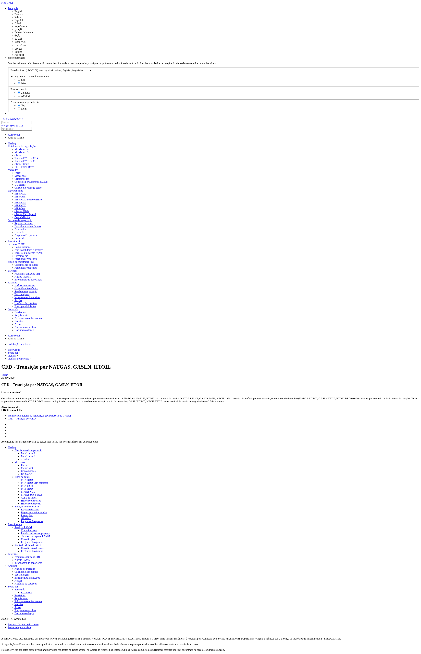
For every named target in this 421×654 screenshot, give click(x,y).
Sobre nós (13, 309)
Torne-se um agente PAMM (28, 252)
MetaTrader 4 (21, 149)
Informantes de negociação (28, 279)
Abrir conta (14, 134)
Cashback (19, 238)
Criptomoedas (21, 178)
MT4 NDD (20, 193)
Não (23, 83)
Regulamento (21, 315)
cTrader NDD (21, 211)
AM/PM (25, 96)
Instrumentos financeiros (27, 297)
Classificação (21, 255)
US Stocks (19, 184)
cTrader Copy (21, 164)
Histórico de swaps (31, 500)
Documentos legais (24, 330)
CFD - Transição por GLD (22, 418)
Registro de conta (23, 223)
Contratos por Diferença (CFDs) (31, 181)
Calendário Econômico (26, 288)
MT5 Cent (19, 208)
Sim (23, 79)
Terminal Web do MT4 (26, 158)
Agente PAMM (22, 276)
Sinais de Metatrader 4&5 (21, 261)
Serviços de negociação (20, 220)
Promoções (20, 229)
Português (13, 8)
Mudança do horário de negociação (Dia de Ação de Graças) (39, 415)
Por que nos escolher (25, 327)
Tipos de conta (15, 190)
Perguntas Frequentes (25, 235)
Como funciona (22, 247)
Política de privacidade (19, 627)
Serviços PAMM (16, 244)
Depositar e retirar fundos (27, 226)
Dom (23, 108)
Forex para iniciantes (25, 306)
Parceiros (12, 270)
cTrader (18, 155)
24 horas (25, 92)
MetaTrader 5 (21, 152)
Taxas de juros (21, 294)
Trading (12, 143)
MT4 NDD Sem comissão (28, 199)
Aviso (17, 324)
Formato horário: (19, 89)
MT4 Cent (19, 196)
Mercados (13, 169)
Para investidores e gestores (28, 250)
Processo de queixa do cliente (23, 624)
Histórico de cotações (25, 303)
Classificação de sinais (26, 264)
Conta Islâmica (22, 217)
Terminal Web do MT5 (26, 161)
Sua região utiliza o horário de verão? (30, 76)
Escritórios (19, 312)
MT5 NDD (20, 205)
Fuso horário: (17, 70)
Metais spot (20, 175)
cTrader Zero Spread (25, 214)
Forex (17, 172)
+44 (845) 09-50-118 (12, 119)
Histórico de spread (31, 503)
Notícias (18, 321)
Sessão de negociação (25, 291)
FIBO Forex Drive (24, 167)
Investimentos (15, 241)
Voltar (4, 374)
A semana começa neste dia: (25, 102)
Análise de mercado (24, 285)
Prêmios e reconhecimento (28, 318)
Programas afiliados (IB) (27, 273)
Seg (23, 105)
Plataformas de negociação (22, 146)
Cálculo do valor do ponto (28, 187)
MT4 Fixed (20, 202)
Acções (18, 300)
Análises (12, 282)
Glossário (19, 232)
